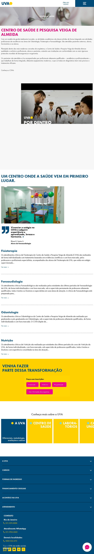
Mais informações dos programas (39, 392)
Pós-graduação (58, 385)
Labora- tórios (69, 425)
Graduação (31, 385)
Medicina (45, 385)
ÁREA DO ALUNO (66, 3)
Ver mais (4, 267)
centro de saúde (41, 425)
